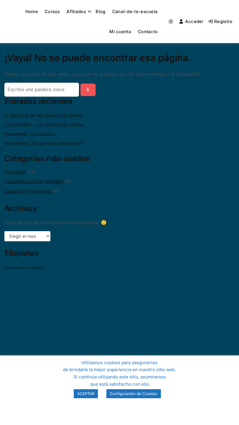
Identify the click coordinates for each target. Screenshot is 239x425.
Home (31, 11)
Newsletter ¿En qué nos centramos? (43, 143)
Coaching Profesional (28, 191)
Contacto (148, 31)
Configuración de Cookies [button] (133, 393)
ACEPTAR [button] (85, 393)
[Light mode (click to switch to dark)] (170, 21)
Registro (223, 21)
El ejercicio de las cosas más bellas (43, 115)
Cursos (52, 11)
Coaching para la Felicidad (33, 181)
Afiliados (76, 11)
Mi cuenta (120, 31)
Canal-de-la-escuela (135, 11)
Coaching (14, 172)
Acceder (194, 21)
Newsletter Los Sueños (29, 134)
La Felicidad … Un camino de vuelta (43, 125)
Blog (100, 11)
